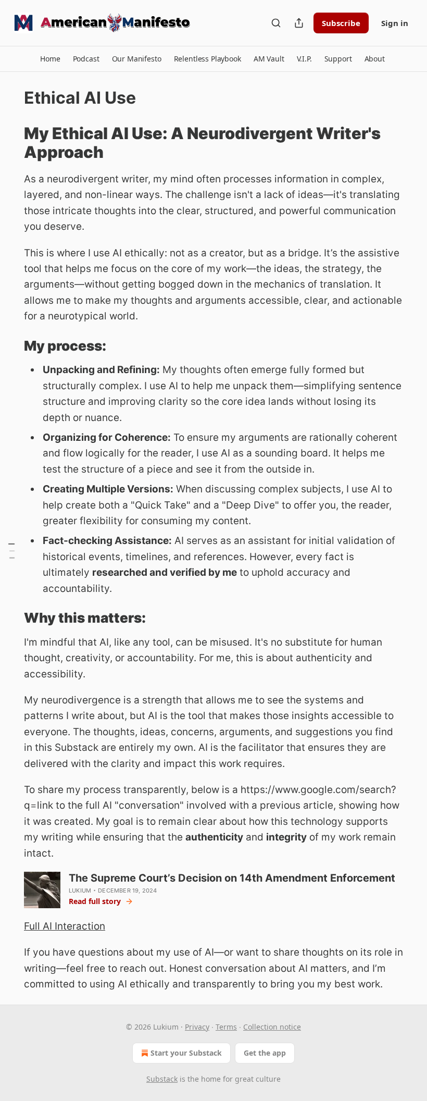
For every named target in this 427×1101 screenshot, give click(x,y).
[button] (50, 58)
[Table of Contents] (11, 550)
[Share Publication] (298, 23)
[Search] (276, 23)
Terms (226, 1027)
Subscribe (341, 23)
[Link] (9, 142)
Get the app (265, 1053)
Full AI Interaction (64, 926)
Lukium (80, 890)
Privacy (197, 1027)
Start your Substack (186, 1053)
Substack (162, 1079)
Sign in (394, 23)
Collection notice (272, 1027)
